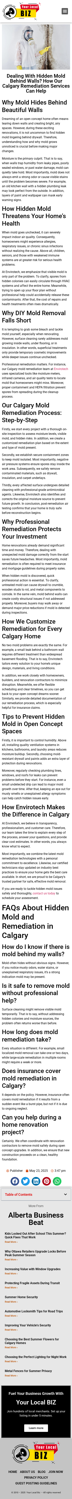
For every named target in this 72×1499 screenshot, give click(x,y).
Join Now (55, 1472)
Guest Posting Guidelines (36, 1483)
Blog (42, 1472)
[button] (65, 11)
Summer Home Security (21, 1297)
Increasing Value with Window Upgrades (32, 1269)
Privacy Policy (36, 1477)
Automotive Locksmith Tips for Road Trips (34, 1311)
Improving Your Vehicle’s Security (28, 1325)
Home (12, 1472)
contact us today (44, 893)
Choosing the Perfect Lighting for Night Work (35, 1357)
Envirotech (61, 369)
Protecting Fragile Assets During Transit (32, 1283)
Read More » (11, 1242)
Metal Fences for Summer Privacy (28, 1371)
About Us (27, 1472)
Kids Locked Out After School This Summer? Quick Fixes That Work (35, 1235)
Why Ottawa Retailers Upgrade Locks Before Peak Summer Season (35, 1253)
